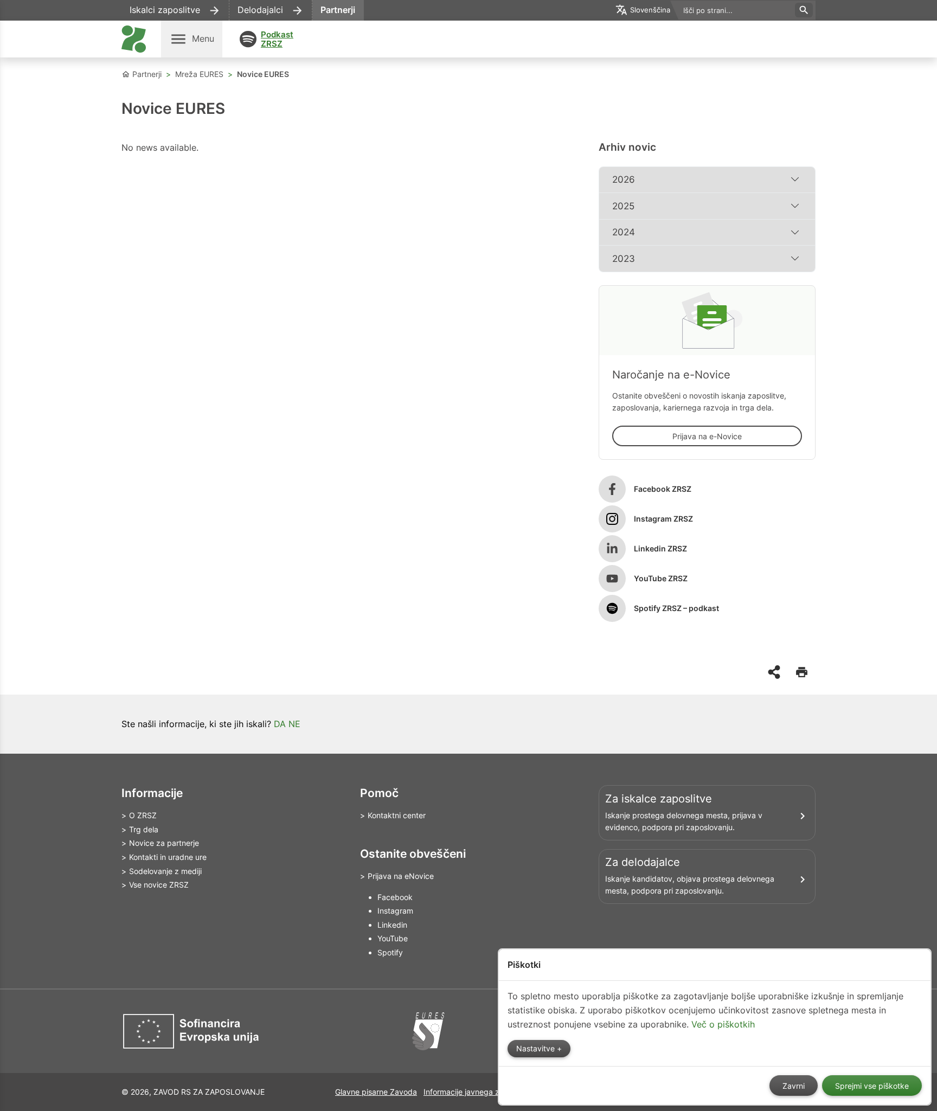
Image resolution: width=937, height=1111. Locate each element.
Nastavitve (536, 1048)
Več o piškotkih (723, 1024)
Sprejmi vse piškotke (872, 1086)
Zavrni (793, 1086)
